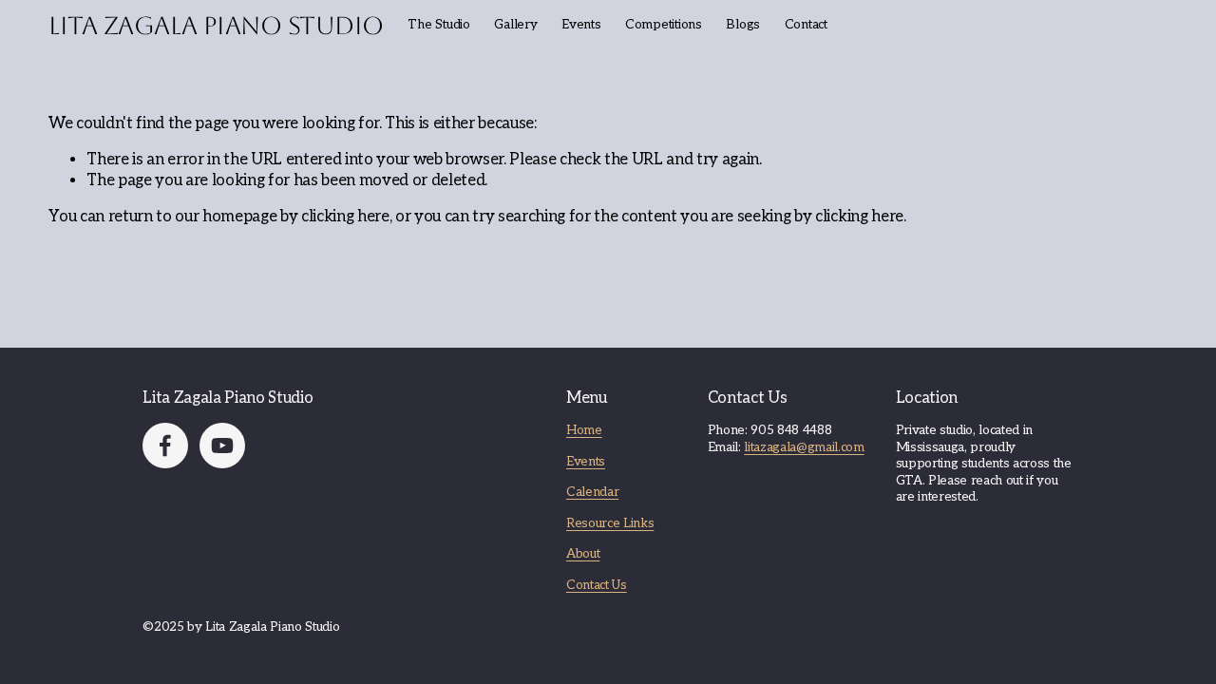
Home (584, 430)
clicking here (345, 216)
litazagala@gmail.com (804, 447)
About (582, 553)
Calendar (592, 492)
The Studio (438, 24)
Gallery (515, 24)
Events (585, 461)
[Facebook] (165, 445)
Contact (806, 24)
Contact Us (596, 585)
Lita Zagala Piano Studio (216, 25)
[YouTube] (222, 445)
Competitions (663, 24)
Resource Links (610, 523)
